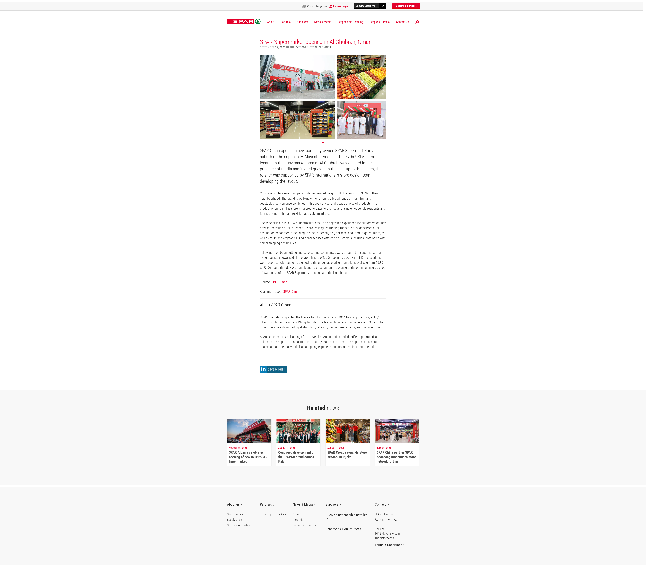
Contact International (305, 525)
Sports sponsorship (238, 525)
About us (233, 504)
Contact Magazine (317, 6)
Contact (381, 504)
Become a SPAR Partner (342, 529)
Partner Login (340, 6)
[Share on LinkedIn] (273, 371)
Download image (382, 59)
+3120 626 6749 (388, 520)
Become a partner (406, 5)
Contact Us (402, 21)
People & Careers (380, 21)
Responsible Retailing (350, 21)
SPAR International (244, 21)
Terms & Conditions (388, 545)
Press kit (298, 519)
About (270, 21)
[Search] (417, 22)
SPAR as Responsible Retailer (346, 515)
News (296, 514)
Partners (286, 21)
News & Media (322, 21)
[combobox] (370, 5)
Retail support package (273, 514)
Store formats (235, 514)
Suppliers (302, 21)
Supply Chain (235, 519)
